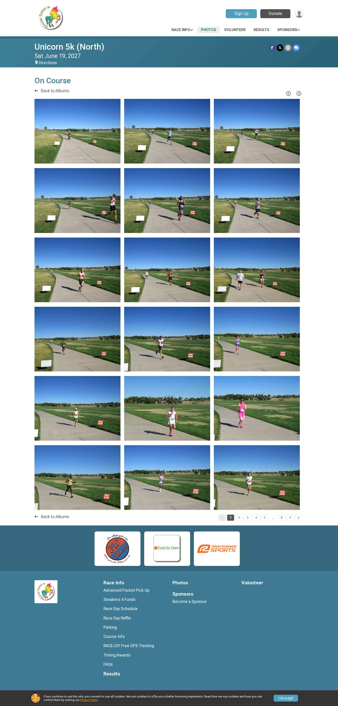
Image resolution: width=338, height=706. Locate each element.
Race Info (181, 30)
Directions (48, 62)
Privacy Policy (89, 700)
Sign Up (241, 13)
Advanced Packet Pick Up (126, 590)
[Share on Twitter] (280, 47)
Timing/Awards (117, 655)
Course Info (114, 636)
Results (261, 30)
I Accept (285, 698)
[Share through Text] (296, 47)
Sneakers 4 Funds (119, 599)
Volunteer (235, 30)
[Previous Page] (288, 93)
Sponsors (287, 30)
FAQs (108, 664)
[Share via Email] (288, 47)
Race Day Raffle (117, 618)
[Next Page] (299, 93)
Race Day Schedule (120, 608)
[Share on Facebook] (272, 47)
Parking (110, 627)
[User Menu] (299, 13)
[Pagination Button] (298, 517)
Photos (208, 30)
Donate (275, 13)
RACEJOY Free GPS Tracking (128, 645)
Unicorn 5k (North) (69, 47)
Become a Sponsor (189, 601)
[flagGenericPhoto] (105, 158)
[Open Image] (77, 131)
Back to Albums (54, 91)
